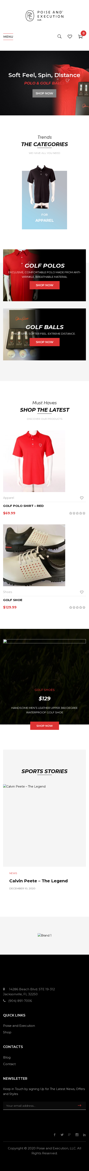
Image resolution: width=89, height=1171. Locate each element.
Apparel (44, 220)
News (13, 873)
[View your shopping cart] (80, 37)
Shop (7, 1032)
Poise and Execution (19, 1026)
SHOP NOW (44, 93)
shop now (44, 285)
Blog (7, 1057)
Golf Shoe (12, 600)
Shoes (7, 592)
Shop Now (44, 725)
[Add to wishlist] (82, 498)
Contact (9, 1064)
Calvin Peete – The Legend (38, 880)
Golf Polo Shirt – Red (23, 506)
